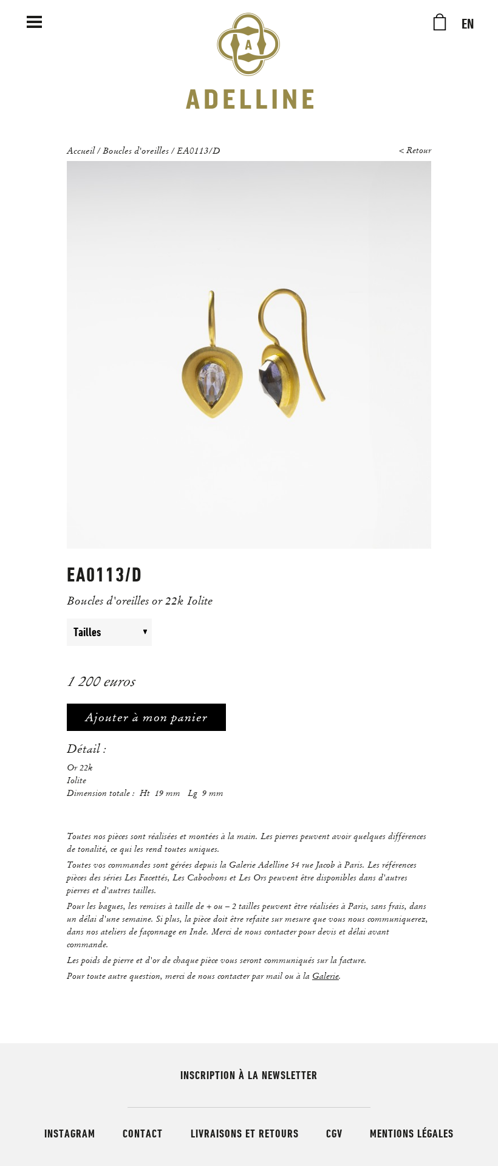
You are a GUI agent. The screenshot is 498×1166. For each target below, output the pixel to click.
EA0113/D (198, 150)
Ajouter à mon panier (146, 717)
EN (468, 24)
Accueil (81, 150)
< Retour (415, 150)
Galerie (325, 975)
